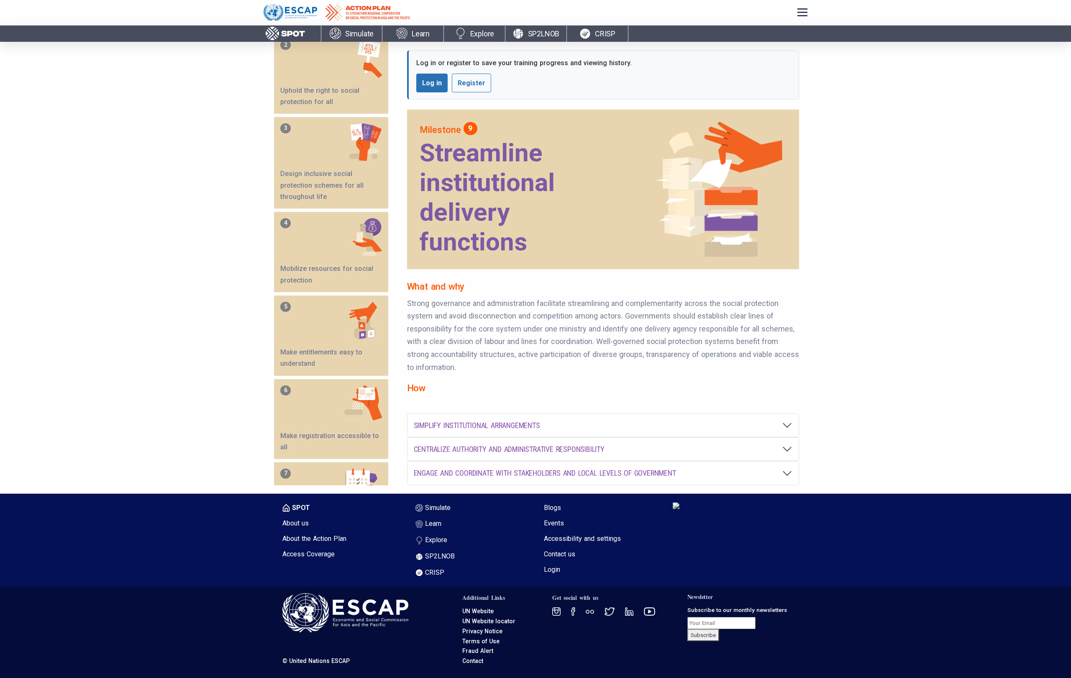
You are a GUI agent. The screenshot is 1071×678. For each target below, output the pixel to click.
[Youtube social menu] (590, 611)
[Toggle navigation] (802, 13)
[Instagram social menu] (610, 611)
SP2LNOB (440, 556)
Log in (432, 83)
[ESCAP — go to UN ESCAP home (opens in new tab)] (294, 12)
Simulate (438, 508)
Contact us (559, 554)
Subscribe (703, 635)
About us (295, 523)
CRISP (434, 572)
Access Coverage (308, 554)
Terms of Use (481, 641)
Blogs (552, 508)
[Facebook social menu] (573, 611)
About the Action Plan (314, 539)
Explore (436, 540)
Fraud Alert (477, 650)
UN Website (478, 611)
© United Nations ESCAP (316, 661)
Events (554, 523)
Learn (433, 524)
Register (471, 83)
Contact (472, 661)
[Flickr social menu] (629, 611)
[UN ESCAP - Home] (345, 612)
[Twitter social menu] (556, 611)
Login (552, 569)
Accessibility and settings (582, 539)
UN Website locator (488, 621)
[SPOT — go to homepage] (286, 33)
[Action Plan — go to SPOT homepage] (371, 12)
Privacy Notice (482, 631)
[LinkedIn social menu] (649, 611)
